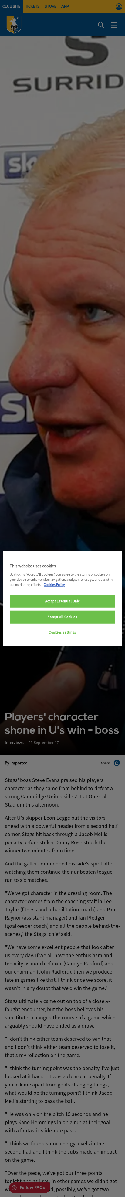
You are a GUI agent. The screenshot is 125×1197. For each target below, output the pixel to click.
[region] (62, 598)
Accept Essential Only (62, 601)
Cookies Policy (54, 585)
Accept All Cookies (62, 617)
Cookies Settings (62, 632)
